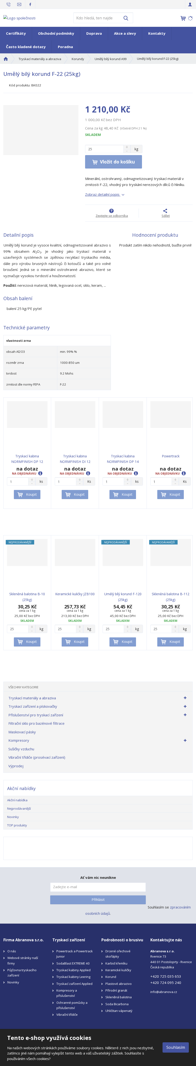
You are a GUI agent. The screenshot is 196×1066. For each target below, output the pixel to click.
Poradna (65, 46)
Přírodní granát (116, 990)
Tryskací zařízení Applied (74, 984)
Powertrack (171, 456)
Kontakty (156, 33)
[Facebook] (30, 4)
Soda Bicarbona (117, 1004)
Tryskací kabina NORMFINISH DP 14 (123, 459)
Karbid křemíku (116, 963)
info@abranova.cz (163, 992)
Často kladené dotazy (26, 46)
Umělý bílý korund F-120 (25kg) (123, 597)
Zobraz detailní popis (102, 194)
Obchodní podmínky (56, 33)
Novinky (13, 817)
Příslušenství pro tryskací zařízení (35, 715)
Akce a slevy (125, 33)
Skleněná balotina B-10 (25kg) (27, 597)
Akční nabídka (17, 800)
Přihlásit (98, 899)
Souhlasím (175, 1047)
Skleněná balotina (118, 997)
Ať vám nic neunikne (98, 877)
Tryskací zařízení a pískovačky (32, 706)
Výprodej (15, 765)
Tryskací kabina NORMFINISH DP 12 (27, 459)
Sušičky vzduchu (21, 748)
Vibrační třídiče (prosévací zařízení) (36, 757)
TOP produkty (17, 825)
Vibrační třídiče (67, 1014)
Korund (110, 977)
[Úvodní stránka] (19, 17)
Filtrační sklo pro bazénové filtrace (36, 723)
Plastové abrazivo (118, 984)
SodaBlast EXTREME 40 (73, 963)
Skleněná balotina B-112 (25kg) (170, 597)
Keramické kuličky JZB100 (75, 594)
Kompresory (18, 740)
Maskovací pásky (22, 731)
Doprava (94, 33)
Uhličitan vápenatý (118, 1011)
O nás (11, 951)
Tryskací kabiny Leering (73, 977)
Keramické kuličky (118, 970)
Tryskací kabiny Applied (73, 970)
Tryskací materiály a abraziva (32, 698)
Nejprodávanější (19, 808)
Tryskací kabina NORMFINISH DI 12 (75, 459)
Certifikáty (16, 33)
